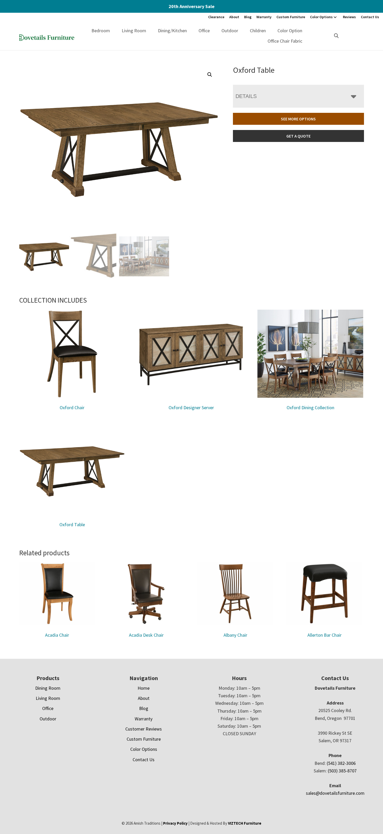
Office (204, 31)
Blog (247, 17)
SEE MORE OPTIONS (298, 118)
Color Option (289, 31)
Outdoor (229, 31)
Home (144, 688)
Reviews (349, 17)
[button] (209, 74)
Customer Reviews (143, 729)
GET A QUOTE (298, 136)
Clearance (216, 17)
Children (258, 31)
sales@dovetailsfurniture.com (335, 793)
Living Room (134, 31)
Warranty (263, 17)
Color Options (321, 17)
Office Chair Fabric (285, 41)
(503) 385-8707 (342, 771)
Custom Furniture (290, 17)
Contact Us (370, 17)
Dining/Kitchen (172, 31)
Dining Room (47, 688)
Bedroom (100, 31)
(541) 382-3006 (341, 763)
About (234, 17)
